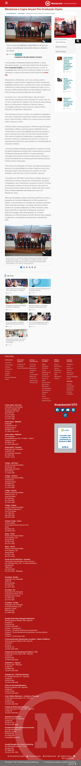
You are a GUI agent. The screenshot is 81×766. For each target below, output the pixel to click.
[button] (49, 248)
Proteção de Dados (35, 756)
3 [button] (26, 267)
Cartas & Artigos (61, 51)
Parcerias (18, 54)
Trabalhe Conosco (66, 756)
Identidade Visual (50, 756)
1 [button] (21, 267)
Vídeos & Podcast (61, 47)
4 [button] (29, 267)
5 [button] (32, 267)
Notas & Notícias (61, 42)
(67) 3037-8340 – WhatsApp (14, 571)
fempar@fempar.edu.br (12, 737)
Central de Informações (17, 756)
